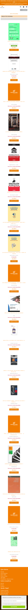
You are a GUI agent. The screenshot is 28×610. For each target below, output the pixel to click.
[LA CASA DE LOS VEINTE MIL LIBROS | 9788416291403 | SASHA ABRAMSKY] (14, 122)
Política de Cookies (4, 593)
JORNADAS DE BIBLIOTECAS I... (14, 436)
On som (2, 584)
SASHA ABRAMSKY (14, 134)
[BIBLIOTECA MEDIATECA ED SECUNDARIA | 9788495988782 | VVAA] (14, 303)
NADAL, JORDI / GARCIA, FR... (14, 373)
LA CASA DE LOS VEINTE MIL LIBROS (14, 131)
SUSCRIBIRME (14, 606)
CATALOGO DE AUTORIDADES (14, 524)
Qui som (2, 583)
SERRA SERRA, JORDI (14, 285)
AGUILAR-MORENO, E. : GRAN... (14, 164)
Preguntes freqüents (4, 594)
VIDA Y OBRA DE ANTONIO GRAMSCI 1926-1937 (14, 101)
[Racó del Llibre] (2, 7)
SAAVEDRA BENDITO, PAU (14, 225)
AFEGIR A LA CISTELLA (14, 49)
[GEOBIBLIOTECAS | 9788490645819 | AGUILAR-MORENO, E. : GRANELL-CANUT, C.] (14, 152)
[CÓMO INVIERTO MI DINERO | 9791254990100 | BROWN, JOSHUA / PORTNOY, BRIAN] (14, 31)
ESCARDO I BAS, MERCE (14, 343)
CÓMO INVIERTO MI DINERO (14, 41)
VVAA (14, 315)
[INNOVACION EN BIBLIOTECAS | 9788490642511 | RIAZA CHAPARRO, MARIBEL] (14, 182)
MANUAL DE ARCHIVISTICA (14, 551)
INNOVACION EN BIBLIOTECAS (14, 192)
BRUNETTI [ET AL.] (14, 466)
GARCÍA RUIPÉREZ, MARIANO (14, 255)
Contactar (2, 586)
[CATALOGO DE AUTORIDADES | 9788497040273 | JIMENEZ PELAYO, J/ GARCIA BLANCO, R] (14, 514)
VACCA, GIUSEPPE (14, 104)
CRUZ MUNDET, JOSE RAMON (14, 554)
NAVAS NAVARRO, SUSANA (14, 74)
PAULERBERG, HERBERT (14, 403)
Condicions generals (4, 590)
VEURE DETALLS (14, 261)
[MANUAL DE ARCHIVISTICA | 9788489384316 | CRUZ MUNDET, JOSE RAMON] (14, 543)
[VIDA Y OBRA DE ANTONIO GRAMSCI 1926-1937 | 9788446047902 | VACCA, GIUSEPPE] (14, 91)
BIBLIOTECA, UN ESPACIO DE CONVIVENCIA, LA (14, 340)
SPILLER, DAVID (14, 496)
